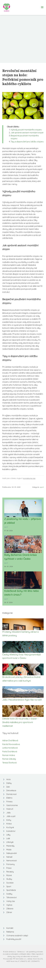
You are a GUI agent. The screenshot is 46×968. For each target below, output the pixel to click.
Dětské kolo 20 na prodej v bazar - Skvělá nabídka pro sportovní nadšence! (20, 722)
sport (42, 487)
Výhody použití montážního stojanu (26, 129)
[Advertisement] (23, 39)
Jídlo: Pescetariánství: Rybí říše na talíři (22, 699)
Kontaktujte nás (29, 478)
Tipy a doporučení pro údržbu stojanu (27, 141)
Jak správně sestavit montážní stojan (27, 132)
